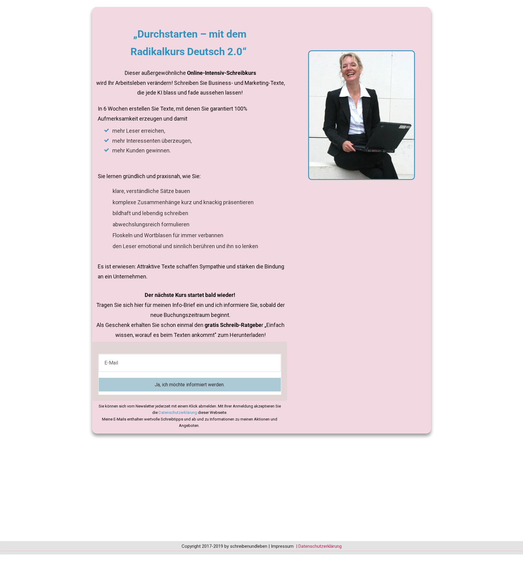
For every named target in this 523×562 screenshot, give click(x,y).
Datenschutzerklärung (320, 546)
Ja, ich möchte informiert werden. (190, 384)
